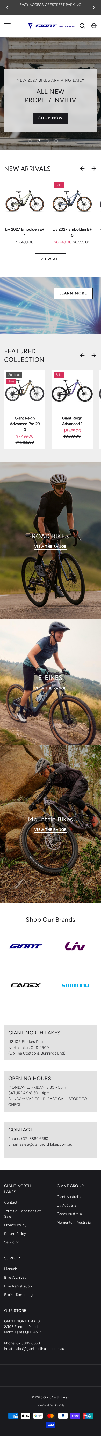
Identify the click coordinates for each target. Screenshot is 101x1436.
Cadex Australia (69, 1214)
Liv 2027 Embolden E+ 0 (72, 232)
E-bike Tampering (18, 1295)
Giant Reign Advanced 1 (72, 421)
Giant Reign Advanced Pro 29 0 (25, 424)
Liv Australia (66, 1205)
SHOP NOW (50, 118)
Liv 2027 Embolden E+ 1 (24, 232)
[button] (93, 25)
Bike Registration (18, 1286)
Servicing (11, 1242)
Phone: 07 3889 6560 (22, 1343)
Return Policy (15, 1234)
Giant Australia (69, 1197)
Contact (10, 1202)
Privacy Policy (15, 1225)
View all (50, 259)
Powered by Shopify (51, 1405)
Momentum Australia (74, 1222)
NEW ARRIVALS (27, 168)
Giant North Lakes (56, 1397)
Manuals (11, 1269)
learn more (73, 293)
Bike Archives (15, 1277)
